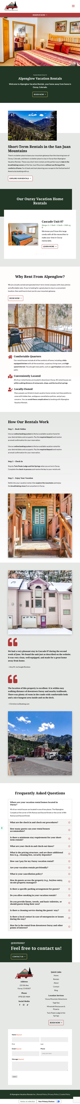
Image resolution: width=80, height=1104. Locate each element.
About (56, 983)
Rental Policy (42, 1094)
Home (56, 975)
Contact (56, 986)
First (13, 1044)
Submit (15, 1076)
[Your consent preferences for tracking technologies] (2, 828)
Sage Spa (56, 1003)
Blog (56, 990)
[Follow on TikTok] (27, 1004)
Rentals (56, 979)
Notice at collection (27, 1101)
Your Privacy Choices (46, 1101)
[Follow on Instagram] (23, 1004)
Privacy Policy (53, 1094)
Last (42, 1044)
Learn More (48, 246)
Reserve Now (39, 15)
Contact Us (17, 956)
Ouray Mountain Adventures (56, 999)
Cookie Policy (65, 1094)
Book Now (39, 94)
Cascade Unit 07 (52, 221)
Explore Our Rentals (19, 178)
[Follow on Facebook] (19, 1004)
